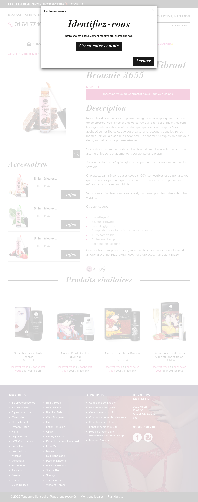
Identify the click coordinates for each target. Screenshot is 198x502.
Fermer (143, 61)
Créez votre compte (99, 46)
